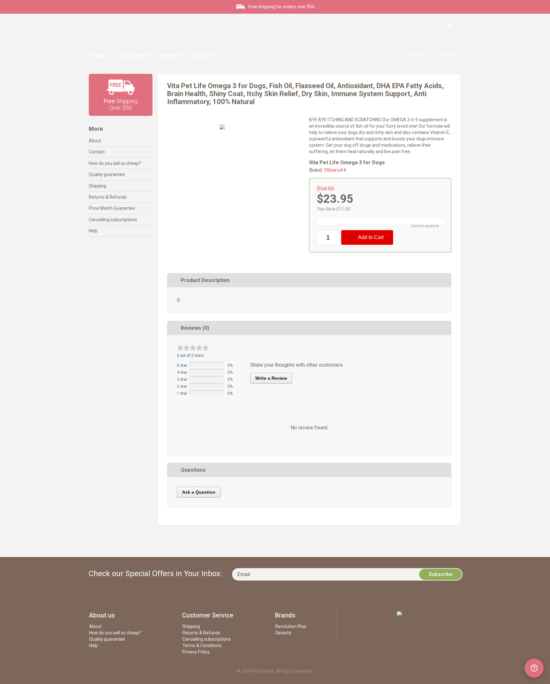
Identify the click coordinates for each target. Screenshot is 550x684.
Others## (335, 170)
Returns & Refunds (108, 197)
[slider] (193, 348)
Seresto (283, 632)
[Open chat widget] (534, 668)
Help (93, 230)
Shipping (97, 185)
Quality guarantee (107, 174)
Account (447, 55)
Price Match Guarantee (112, 208)
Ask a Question (198, 492)
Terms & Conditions (202, 645)
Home (99, 55)
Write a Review (271, 378)
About (95, 140)
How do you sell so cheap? (115, 163)
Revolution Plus (290, 626)
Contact (203, 55)
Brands (169, 55)
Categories (132, 55)
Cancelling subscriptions (113, 219)
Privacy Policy (196, 651)
